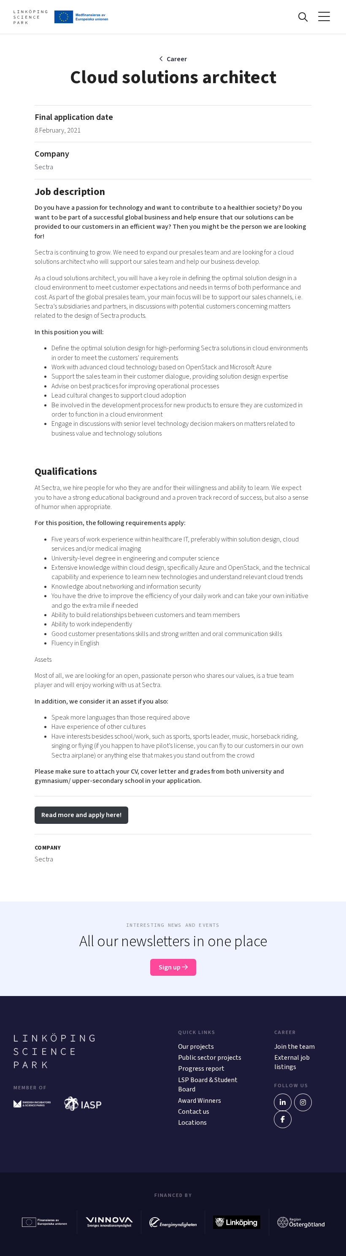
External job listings (292, 1062)
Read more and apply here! (81, 815)
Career (177, 59)
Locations (192, 1122)
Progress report (201, 1068)
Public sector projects (209, 1057)
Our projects (196, 1046)
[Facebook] (282, 1119)
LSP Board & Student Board (208, 1084)
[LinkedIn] (282, 1102)
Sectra (44, 167)
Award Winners (199, 1100)
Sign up (170, 967)
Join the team (294, 1046)
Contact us (193, 1111)
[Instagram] (303, 1102)
